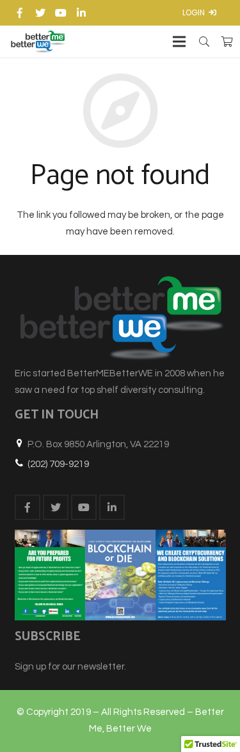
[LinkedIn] (81, 13)
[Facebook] (20, 13)
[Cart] (227, 42)
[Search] (204, 42)
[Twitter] (40, 13)
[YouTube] (61, 13)
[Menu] (179, 42)
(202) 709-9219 (58, 464)
